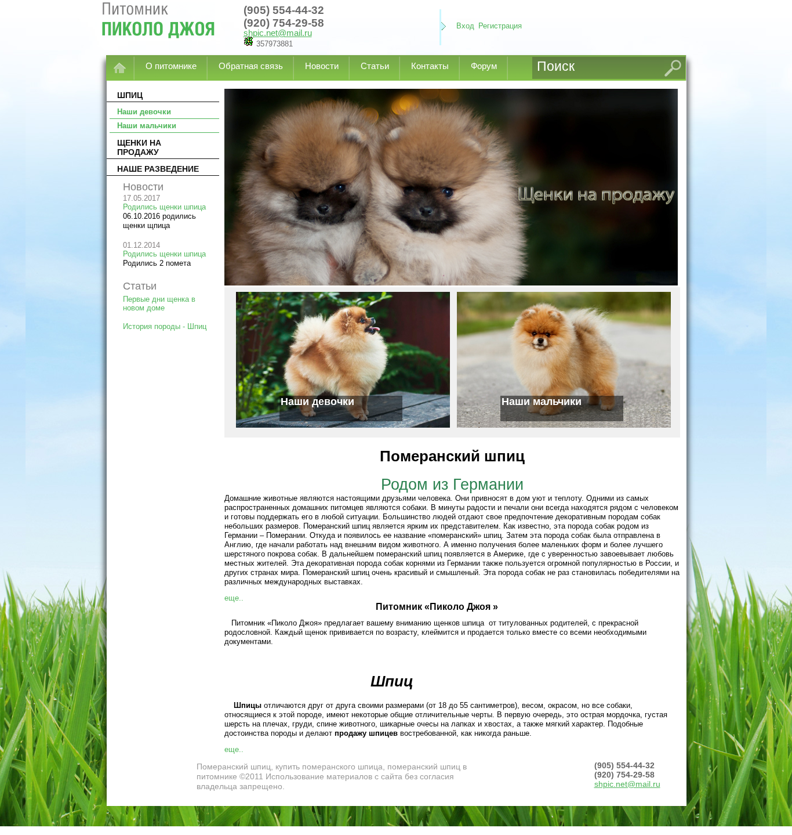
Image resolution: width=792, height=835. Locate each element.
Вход (465, 25)
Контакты (430, 66)
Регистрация (500, 25)
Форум (484, 66)
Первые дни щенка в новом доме (159, 303)
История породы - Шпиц (164, 326)
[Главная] (120, 68)
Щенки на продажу (139, 147)
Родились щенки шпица (164, 207)
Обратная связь (251, 66)
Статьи (375, 66)
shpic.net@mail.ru (278, 33)
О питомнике (171, 66)
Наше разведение (158, 168)
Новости (322, 66)
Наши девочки (144, 111)
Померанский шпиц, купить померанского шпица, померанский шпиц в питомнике (165, 26)
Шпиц (130, 95)
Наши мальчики (146, 125)
